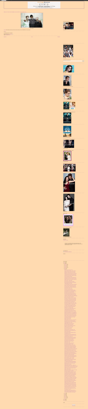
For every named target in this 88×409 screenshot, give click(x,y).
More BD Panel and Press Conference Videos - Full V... (70, 302)
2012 (64, 262)
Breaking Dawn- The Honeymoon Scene (68, 307)
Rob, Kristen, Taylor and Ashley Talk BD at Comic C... (70, 308)
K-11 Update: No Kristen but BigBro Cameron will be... (70, 305)
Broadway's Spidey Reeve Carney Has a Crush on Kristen (70, 348)
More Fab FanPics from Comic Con (68, 327)
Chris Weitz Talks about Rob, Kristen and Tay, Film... (70, 310)
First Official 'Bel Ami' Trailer (67, 333)
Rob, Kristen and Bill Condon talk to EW (68, 324)
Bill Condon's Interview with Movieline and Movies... (70, 325)
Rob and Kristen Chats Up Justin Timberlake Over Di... (70, 334)
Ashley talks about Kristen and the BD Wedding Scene (70, 277)
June (65, 393)
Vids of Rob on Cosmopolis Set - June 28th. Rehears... (70, 385)
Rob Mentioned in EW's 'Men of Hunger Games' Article (70, 278)
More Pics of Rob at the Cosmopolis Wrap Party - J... (70, 352)
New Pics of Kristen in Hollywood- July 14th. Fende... (70, 376)
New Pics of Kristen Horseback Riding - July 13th (69, 379)
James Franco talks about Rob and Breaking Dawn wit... (70, 356)
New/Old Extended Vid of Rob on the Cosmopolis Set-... (70, 373)
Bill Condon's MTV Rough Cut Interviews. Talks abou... (70, 297)
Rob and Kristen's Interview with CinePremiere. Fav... (70, 330)
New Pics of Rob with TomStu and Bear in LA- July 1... (70, 350)
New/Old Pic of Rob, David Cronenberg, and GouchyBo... (70, 273)
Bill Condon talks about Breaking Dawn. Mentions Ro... (70, 282)
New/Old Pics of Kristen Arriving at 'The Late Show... (70, 272)
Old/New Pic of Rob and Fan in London (68, 326)
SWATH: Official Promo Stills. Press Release (69, 323)
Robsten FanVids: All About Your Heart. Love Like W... (70, 285)
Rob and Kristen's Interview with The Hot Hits (69, 281)
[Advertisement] (44, 10)
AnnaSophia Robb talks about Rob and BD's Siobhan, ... (70, 274)
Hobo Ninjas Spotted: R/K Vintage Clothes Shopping (70, 359)
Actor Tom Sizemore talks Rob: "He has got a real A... (70, 349)
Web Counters (73, 405)
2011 (64, 263)
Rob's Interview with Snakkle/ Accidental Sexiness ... (70, 306)
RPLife (5, 31)
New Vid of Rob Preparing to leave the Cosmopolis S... (70, 380)
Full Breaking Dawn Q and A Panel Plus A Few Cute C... (70, 335)
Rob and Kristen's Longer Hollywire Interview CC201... (70, 299)
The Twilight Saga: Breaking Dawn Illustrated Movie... (70, 361)
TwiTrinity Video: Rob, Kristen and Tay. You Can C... (70, 387)
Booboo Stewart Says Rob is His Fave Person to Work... (70, 386)
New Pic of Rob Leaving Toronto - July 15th (69, 358)
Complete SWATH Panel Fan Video (68, 283)
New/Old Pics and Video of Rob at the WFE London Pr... (70, 355)
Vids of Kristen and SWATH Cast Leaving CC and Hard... (70, 303)
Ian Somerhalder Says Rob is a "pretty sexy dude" (69, 304)
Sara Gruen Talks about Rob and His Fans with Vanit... (70, 378)
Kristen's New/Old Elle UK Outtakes (68, 276)
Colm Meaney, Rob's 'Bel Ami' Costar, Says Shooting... (70, 298)
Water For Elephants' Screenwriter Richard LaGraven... (70, 384)
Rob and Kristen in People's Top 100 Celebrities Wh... (70, 374)
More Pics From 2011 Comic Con (68, 328)
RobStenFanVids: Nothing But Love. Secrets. (69, 381)
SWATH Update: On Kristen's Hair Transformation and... (70, 353)
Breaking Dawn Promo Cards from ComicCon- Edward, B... (70, 351)
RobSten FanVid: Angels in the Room (68, 360)
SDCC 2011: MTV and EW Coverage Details (69, 354)
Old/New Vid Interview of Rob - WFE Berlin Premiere (70, 382)
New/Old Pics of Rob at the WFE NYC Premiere (69, 375)
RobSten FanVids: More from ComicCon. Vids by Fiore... (70, 279)
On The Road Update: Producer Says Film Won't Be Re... (70, 284)
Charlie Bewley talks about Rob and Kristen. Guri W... (70, 383)
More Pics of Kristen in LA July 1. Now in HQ (69, 357)
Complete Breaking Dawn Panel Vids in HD (69, 309)
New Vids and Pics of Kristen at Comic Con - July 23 (70, 311)
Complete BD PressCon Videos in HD (68, 336)
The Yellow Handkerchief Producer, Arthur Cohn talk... (70, 300)
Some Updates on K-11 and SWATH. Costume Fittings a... (70, 377)
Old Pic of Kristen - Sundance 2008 (68, 280)
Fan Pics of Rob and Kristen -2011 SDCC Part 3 (69, 301)
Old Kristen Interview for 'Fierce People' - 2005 (69, 329)
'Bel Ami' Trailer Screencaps (67, 331)
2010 (64, 399)
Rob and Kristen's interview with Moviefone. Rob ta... (70, 332)
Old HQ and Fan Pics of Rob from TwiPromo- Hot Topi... (70, 275)
